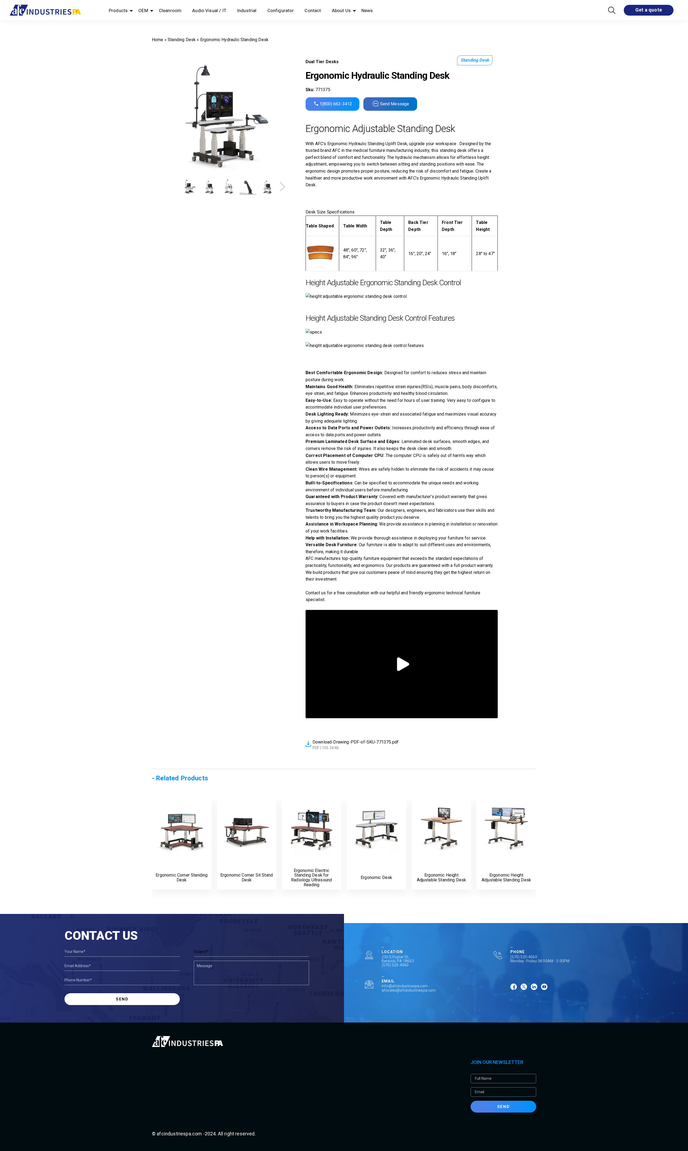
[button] (282, 187)
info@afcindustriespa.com (405, 986)
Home (157, 39)
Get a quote (648, 10)
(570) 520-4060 (395, 965)
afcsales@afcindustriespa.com (409, 990)
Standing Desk (182, 39)
